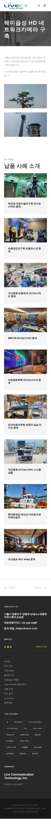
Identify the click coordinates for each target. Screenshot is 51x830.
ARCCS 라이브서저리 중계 (22, 338)
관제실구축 (10, 735)
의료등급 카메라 (11, 680)
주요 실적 (8, 693)
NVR (25, 728)
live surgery (12, 728)
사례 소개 (8, 689)
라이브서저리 (24, 741)
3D (7, 722)
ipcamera (18, 722)
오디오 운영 (38, 747)
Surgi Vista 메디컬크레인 (15, 684)
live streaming (34, 722)
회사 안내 (8, 666)
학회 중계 (23, 753)
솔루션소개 (9, 675)
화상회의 (35, 753)
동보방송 (38, 735)
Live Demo (9, 698)
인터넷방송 (10, 753)
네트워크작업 (24, 735)
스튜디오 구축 (11, 747)
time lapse (37, 728)
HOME (7, 661)
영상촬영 (25, 747)
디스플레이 (10, 741)
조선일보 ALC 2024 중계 (21, 559)
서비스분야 (9, 671)
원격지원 (8, 703)
